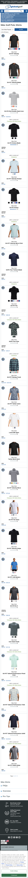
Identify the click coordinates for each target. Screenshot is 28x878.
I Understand (14, 875)
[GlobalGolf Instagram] (19, 837)
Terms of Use (20, 865)
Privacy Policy (9, 865)
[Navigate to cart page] (25, 11)
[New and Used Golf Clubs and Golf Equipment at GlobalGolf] (14, 8)
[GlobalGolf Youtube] (16, 837)
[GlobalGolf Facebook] (11, 837)
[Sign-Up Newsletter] (8, 837)
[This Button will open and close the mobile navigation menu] (1, 11)
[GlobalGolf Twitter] (14, 837)
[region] (14, 864)
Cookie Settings (14, 871)
